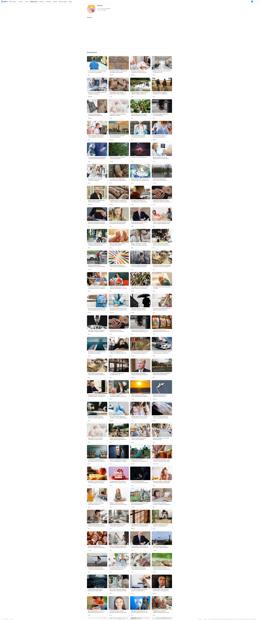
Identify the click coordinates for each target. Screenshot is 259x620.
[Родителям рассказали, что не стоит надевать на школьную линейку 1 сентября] (97, 131)
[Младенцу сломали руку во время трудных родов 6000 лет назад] (119, 433)
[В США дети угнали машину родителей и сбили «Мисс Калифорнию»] (97, 585)
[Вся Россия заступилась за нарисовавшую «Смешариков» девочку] (119, 261)
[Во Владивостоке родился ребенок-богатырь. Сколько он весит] (119, 88)
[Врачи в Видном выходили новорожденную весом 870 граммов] (140, 563)
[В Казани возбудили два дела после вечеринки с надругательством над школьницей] (162, 109)
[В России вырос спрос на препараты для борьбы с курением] (162, 131)
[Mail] (2, 1)
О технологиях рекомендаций (214, 619)
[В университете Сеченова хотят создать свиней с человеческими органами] (119, 196)
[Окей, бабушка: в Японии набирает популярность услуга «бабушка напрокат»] (162, 606)
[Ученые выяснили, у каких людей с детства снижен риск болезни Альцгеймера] (162, 477)
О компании (6, 619)
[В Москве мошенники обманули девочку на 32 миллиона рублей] (97, 217)
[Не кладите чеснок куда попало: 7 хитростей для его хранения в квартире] (140, 282)
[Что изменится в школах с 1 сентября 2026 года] (119, 369)
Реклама (11, 619)
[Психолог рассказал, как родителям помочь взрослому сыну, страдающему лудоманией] (162, 325)
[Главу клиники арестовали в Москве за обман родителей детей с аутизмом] (97, 412)
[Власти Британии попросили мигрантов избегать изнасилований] (119, 131)
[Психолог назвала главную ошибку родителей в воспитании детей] (119, 498)
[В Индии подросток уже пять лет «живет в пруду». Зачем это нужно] (140, 88)
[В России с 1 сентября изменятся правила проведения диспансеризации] (97, 88)
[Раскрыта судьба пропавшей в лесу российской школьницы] (140, 261)
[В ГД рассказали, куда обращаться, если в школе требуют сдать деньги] (119, 325)
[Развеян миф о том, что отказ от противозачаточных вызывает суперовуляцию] (140, 412)
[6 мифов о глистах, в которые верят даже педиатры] (97, 498)
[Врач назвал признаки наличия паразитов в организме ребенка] (119, 585)
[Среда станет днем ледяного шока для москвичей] (119, 153)
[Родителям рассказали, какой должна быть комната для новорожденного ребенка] (119, 520)
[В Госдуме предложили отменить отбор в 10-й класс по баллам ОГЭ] (162, 261)
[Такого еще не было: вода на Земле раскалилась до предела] (140, 390)
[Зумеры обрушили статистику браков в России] (162, 433)
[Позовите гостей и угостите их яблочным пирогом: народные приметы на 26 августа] (97, 477)
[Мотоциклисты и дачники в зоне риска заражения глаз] (140, 498)
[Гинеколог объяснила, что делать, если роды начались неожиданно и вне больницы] (97, 282)
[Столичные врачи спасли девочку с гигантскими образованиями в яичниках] (97, 153)
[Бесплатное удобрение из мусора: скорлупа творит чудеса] (97, 541)
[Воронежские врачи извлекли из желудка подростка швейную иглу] (140, 174)
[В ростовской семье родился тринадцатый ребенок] (119, 239)
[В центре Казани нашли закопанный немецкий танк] (97, 109)
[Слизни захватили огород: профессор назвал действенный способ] (162, 563)
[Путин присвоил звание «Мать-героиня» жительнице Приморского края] (140, 217)
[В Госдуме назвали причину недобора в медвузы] (97, 174)
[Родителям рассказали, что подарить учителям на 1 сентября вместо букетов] (119, 282)
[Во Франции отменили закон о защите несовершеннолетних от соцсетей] (97, 520)
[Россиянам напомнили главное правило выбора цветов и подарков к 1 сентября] (119, 563)
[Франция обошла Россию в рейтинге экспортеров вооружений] (162, 390)
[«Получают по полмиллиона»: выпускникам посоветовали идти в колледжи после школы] (97, 455)
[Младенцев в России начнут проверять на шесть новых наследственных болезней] (97, 433)
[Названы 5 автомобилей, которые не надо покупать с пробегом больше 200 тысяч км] (162, 347)
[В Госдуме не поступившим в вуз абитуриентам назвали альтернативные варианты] (97, 347)
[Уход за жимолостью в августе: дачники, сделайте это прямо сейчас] (140, 109)
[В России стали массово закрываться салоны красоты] (140, 66)
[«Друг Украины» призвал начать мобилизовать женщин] (97, 196)
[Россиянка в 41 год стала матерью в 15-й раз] (162, 282)
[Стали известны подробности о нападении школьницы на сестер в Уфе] (140, 325)
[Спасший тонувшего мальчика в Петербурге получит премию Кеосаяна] (97, 325)
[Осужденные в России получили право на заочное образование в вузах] (140, 520)
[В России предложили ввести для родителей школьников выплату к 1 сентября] (97, 304)
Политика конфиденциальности (227, 619)
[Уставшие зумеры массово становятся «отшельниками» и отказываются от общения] (97, 563)
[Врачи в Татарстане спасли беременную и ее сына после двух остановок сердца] (162, 153)
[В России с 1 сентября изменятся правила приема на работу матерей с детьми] (162, 304)
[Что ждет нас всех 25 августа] (140, 153)
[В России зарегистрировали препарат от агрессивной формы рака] (119, 412)
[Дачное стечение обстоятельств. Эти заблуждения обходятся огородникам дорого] (140, 347)
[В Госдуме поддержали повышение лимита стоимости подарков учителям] (119, 390)
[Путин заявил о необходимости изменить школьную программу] (140, 541)
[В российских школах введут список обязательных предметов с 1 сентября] (97, 369)
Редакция (205, 619)
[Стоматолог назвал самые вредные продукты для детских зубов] (119, 606)
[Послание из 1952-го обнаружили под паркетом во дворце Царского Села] (119, 66)
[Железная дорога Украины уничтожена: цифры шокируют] (162, 541)
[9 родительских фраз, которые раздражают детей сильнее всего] (162, 196)
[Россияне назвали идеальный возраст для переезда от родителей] (140, 585)
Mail (2, 619)
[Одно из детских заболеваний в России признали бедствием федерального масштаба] (119, 217)
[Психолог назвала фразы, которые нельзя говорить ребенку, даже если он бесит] (162, 217)
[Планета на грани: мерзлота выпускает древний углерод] (162, 412)
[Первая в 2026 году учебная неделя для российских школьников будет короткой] (140, 433)
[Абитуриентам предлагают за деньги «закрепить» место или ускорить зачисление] (140, 606)
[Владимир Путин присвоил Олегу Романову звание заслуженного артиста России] (97, 390)
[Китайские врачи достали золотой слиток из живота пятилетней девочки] (140, 131)
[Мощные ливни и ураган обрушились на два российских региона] (97, 261)
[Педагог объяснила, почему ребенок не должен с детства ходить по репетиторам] (140, 239)
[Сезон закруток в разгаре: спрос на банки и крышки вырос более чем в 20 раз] (162, 455)
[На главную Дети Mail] (5, 1)
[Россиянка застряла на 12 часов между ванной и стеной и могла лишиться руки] (119, 304)
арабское (108, 8)
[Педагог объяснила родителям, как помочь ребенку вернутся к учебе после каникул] (119, 541)
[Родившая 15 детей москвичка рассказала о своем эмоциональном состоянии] (119, 109)
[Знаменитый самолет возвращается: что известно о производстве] (140, 455)
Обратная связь (253, 619)
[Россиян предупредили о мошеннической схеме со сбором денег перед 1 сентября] (140, 477)
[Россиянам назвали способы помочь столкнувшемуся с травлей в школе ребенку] (162, 520)
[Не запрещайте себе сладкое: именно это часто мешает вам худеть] (119, 477)
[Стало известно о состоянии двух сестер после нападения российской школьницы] (97, 66)
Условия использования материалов (242, 619)
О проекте (200, 619)
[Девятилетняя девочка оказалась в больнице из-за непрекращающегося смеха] (162, 66)
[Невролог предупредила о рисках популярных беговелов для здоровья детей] (97, 239)
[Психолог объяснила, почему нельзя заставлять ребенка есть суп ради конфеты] (162, 239)
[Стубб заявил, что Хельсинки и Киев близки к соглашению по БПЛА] (162, 585)
